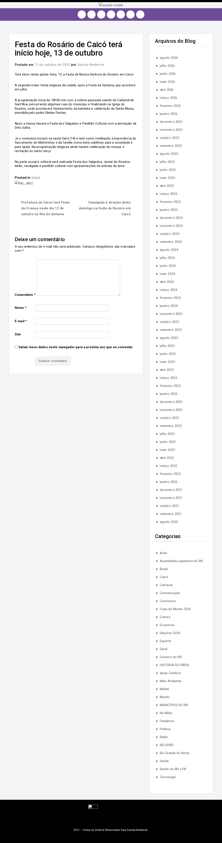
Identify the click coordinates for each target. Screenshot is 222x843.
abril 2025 (167, 186)
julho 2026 (167, 66)
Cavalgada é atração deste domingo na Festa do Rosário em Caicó (105, 208)
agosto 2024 (169, 250)
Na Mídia (166, 713)
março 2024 (168, 290)
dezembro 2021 (171, 490)
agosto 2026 (169, 58)
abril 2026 (167, 90)
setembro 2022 (171, 426)
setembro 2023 (171, 330)
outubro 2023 (169, 322)
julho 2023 (167, 346)
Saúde (164, 761)
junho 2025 (168, 170)
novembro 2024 (171, 226)
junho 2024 (168, 266)
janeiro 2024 (169, 306)
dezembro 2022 (171, 402)
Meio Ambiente (171, 681)
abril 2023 (167, 370)
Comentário (25, 295)
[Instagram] (82, 14)
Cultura (165, 617)
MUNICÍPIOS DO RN (174, 705)
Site (18, 334)
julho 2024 (167, 258)
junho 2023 (168, 354)
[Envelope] (140, 14)
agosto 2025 (169, 154)
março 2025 (168, 194)
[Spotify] (121, 14)
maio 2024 (167, 274)
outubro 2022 (169, 418)
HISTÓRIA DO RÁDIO (174, 665)
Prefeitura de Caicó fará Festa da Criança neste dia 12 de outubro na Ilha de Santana (45, 208)
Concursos (168, 601)
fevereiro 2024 (170, 298)
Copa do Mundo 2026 (175, 609)
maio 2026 (167, 82)
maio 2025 (167, 178)
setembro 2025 (171, 146)
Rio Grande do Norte (174, 753)
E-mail (21, 321)
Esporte (165, 641)
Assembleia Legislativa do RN (181, 561)
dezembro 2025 (171, 122)
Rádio (164, 737)
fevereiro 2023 (170, 386)
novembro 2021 (171, 498)
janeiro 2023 (169, 394)
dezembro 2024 (171, 218)
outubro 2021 (169, 506)
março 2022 (168, 466)
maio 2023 (167, 362)
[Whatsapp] (130, 14)
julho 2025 (167, 162)
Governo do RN (171, 657)
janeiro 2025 (169, 210)
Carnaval (166, 585)
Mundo (165, 697)
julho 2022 (167, 434)
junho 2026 (168, 74)
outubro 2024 (169, 234)
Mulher (165, 689)
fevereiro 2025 (170, 202)
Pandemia (167, 721)
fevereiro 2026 (170, 106)
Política (165, 729)
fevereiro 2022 (170, 474)
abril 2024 (167, 282)
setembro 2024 (171, 242)
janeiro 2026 (169, 114)
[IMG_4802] (24, 183)
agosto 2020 (169, 522)
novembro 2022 (171, 410)
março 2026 (168, 98)
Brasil (164, 569)
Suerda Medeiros (90, 65)
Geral (35, 178)
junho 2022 (168, 442)
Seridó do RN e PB (173, 769)
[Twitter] (101, 14)
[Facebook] (91, 14)
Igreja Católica (170, 673)
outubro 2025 (169, 138)
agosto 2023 (169, 338)
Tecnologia (168, 777)
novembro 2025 (171, 130)
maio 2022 (167, 450)
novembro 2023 (171, 314)
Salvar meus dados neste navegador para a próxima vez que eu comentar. (75, 347)
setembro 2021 (171, 514)
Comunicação (170, 593)
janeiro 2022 (169, 482)
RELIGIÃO (167, 745)
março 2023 (168, 378)
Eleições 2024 (170, 633)
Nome (20, 308)
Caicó (164, 577)
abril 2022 (167, 458)
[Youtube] (111, 14)
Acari (163, 553)
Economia (167, 625)
